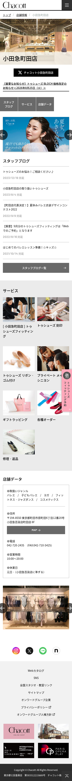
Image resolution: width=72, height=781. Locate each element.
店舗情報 (21, 15)
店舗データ (45, 104)
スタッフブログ (8, 104)
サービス (27, 104)
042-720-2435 (15, 545)
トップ (7, 15)
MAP (34, 529)
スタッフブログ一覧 (34, 268)
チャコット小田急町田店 (39, 72)
